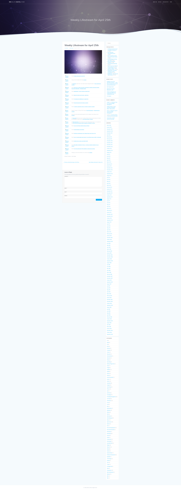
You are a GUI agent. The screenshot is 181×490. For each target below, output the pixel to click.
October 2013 (109, 148)
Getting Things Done (110, 363)
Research (108, 447)
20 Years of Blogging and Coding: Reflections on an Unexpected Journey (111, 93)
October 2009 (109, 239)
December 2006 (109, 299)
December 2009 (109, 237)
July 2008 (108, 264)
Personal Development (111, 427)
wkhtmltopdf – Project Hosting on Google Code (81, 91)
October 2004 (109, 332)
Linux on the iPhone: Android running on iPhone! (81, 125)
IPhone (108, 388)
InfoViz (108, 381)
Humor (108, 379)
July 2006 (108, 309)
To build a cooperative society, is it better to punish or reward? (84, 106)
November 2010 (110, 216)
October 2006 (109, 303)
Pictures (108, 435)
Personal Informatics (110, 429)
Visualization (109, 470)
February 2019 (109, 138)
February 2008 (109, 274)
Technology (109, 458)
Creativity (108, 350)
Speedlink (108, 456)
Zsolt (108, 110)
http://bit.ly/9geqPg (89, 110)
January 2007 (109, 297)
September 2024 (110, 131)
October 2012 (109, 171)
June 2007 (108, 287)
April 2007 (108, 291)
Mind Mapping (109, 418)
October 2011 (109, 194)
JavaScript (108, 392)
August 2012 (109, 175)
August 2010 (109, 222)
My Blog (159, 1)
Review (108, 448)
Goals (108, 365)
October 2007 (109, 280)
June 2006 (108, 311)
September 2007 (110, 282)
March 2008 (109, 272)
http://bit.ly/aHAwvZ (86, 119)
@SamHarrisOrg (97, 110)
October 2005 (109, 318)
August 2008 (109, 262)
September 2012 (110, 173)
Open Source (109, 421)
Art (107, 344)
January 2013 (109, 165)
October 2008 (109, 258)
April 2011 (108, 206)
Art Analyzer (109, 96)
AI (107, 340)
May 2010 (108, 227)
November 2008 (110, 256)
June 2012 (108, 179)
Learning (108, 398)
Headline (108, 369)
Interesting (109, 387)
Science (108, 450)
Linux (108, 402)
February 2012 (109, 187)
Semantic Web (109, 452)
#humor (82, 123)
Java (107, 390)
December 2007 (109, 276)
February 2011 (109, 210)
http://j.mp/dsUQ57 (97, 83)
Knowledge (109, 394)
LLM (107, 404)
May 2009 (108, 245)
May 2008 (108, 268)
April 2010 (108, 229)
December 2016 (109, 142)
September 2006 (110, 305)
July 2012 (108, 177)
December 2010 (109, 214)
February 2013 (109, 164)
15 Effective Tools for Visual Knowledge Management (112, 103)
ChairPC (108, 102)
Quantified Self (109, 443)
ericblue (66, 48)
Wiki (107, 476)
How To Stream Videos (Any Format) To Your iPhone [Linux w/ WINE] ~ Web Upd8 (87, 137)
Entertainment (109, 356)
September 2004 (110, 334)
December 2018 (109, 140)
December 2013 (109, 144)
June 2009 (108, 243)
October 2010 (109, 218)
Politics (108, 437)
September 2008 (110, 260)
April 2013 (108, 160)
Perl (107, 425)
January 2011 (109, 212)
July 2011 (108, 200)
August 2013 (109, 152)
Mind (108, 414)
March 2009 (109, 249)
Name (65, 188)
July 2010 (108, 224)
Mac (107, 406)
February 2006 (109, 316)
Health (108, 371)
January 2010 (109, 235)
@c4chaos (74, 83)
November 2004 (110, 330)
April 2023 (108, 134)
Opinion (108, 423)
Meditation (109, 410)
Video (108, 468)
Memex (108, 412)
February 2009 (109, 251)
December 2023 (109, 133)
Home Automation (110, 377)
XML (107, 478)
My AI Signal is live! (110, 86)
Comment (66, 176)
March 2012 (109, 185)
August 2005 (109, 322)
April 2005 (108, 324)
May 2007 (108, 289)
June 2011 (108, 202)
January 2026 (109, 127)
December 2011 (109, 191)
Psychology (109, 441)
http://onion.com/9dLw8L (77, 123)
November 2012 (110, 169)
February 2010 (109, 233)
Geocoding (109, 361)
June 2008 (108, 266)
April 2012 (108, 183)
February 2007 (109, 295)
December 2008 (109, 255)
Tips (107, 462)
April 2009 (108, 247)
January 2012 (109, 189)
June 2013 (108, 156)
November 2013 (110, 146)
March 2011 (109, 208)
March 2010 (109, 231)
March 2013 (109, 162)
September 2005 (110, 320)
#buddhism (90, 123)
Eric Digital (17, 2)
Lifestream (71, 48)
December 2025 (109, 129)
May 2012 (108, 181)
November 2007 (110, 278)
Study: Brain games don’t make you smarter (81, 102)
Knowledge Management (111, 396)
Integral (108, 385)
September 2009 (110, 241)
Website (65, 195)
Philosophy (109, 431)
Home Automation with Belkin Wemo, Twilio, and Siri (111, 107)
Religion (108, 445)
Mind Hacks (109, 416)
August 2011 (109, 198)
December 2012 (109, 167)
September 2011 (110, 196)
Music (108, 419)
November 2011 (110, 193)
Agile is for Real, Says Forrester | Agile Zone (81, 95)
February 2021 (109, 136)
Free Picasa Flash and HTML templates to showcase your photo (84, 148)
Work (171, 1)
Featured (108, 357)
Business (108, 348)
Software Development (111, 454)
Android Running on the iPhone (79, 129)
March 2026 (109, 125)
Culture (108, 352)
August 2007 (109, 284)
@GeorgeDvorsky (76, 121)
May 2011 (108, 204)
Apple (108, 342)
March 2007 (109, 293)
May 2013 (108, 158)
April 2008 (108, 270)
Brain (108, 346)
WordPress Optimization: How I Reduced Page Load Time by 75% (85, 133)
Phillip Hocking (109, 106)
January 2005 (109, 328)
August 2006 (109, 307)
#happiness (86, 123)
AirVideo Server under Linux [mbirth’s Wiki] (81, 141)
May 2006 (108, 313)
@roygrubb (74, 118)
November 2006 (110, 301)
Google (108, 367)
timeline (108, 460)
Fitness (108, 359)
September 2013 (110, 150)
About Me (155, 1)
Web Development (110, 472)
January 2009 (109, 253)
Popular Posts (166, 1)
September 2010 (110, 220)
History (108, 373)
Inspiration (109, 383)
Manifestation (109, 408)
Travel (108, 464)
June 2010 (108, 225)
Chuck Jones (109, 117)
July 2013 (108, 154)
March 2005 (109, 326)
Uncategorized (109, 466)
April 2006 (108, 315)
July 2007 (108, 285)
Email (65, 191)
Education (108, 354)
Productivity (109, 439)
